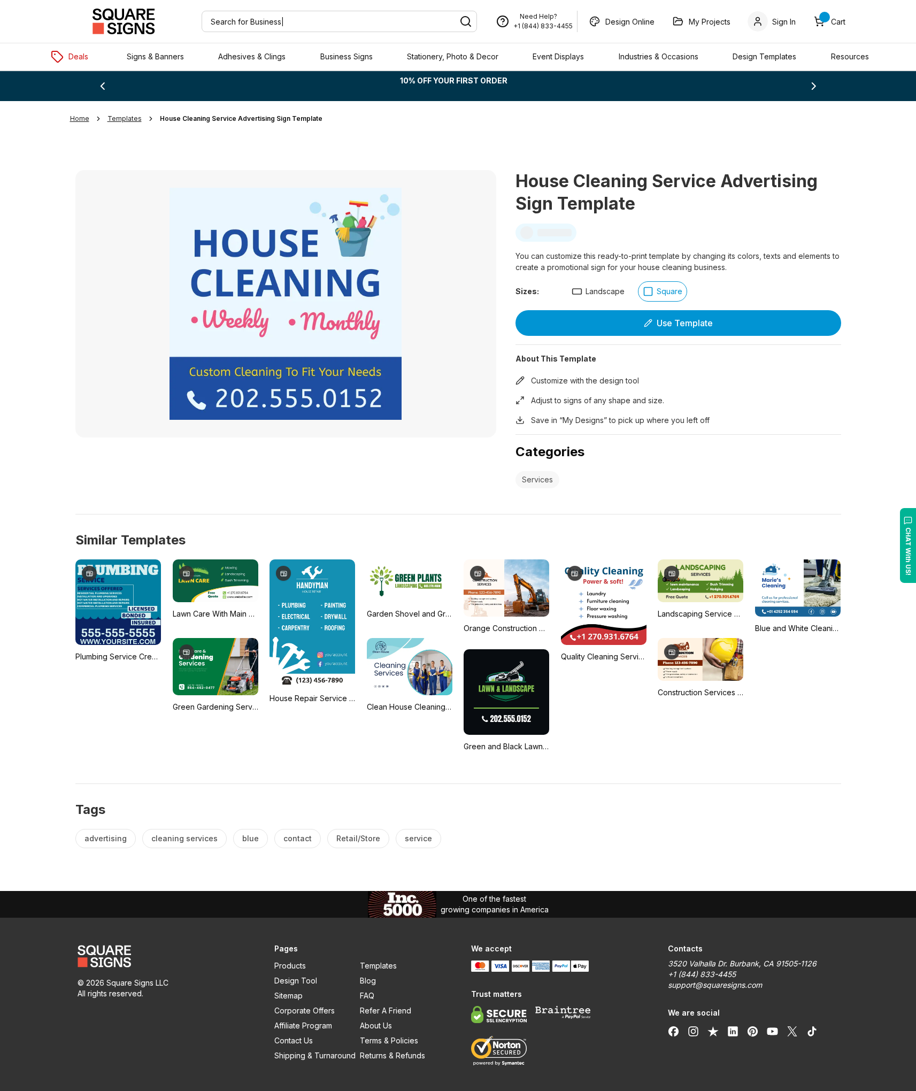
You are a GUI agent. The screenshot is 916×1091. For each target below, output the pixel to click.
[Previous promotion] (102, 86)
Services (537, 479)
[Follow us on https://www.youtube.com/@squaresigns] (772, 1031)
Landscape (605, 291)
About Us (376, 1025)
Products (290, 965)
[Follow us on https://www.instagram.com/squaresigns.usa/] (693, 1031)
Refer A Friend (385, 1010)
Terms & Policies (389, 1040)
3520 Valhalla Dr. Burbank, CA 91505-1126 (742, 963)
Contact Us (293, 1040)
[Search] (465, 21)
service (418, 838)
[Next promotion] (814, 86)
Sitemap (288, 995)
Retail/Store (358, 838)
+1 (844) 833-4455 (543, 26)
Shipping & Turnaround (315, 1055)
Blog (368, 980)
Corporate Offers (304, 1010)
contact (297, 838)
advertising (105, 838)
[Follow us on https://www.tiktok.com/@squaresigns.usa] (812, 1031)
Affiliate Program (303, 1025)
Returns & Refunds (392, 1055)
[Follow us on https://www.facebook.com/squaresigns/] (673, 1031)
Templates (378, 965)
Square (669, 291)
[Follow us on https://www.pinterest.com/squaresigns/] (752, 1031)
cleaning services (184, 838)
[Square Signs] (123, 21)
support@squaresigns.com (715, 984)
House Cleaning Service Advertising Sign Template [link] (241, 118)
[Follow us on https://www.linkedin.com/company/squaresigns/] (732, 1031)
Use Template (685, 323)
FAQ (367, 995)
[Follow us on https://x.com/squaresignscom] (792, 1031)
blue (250, 838)
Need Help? (538, 16)
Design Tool (295, 980)
